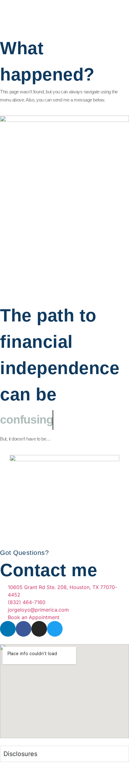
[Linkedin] (8, 629)
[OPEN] (10, 14)
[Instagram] (39, 629)
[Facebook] (23, 629)
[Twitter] (55, 629)
